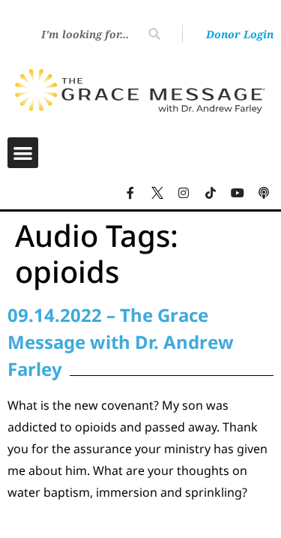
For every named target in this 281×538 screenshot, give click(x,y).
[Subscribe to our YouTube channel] (237, 193)
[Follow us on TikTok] (210, 193)
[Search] (154, 34)
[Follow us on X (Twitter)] (157, 193)
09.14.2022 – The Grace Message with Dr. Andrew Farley (120, 341)
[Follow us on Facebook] (130, 193)
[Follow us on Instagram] (184, 193)
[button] (22, 152)
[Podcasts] (264, 193)
